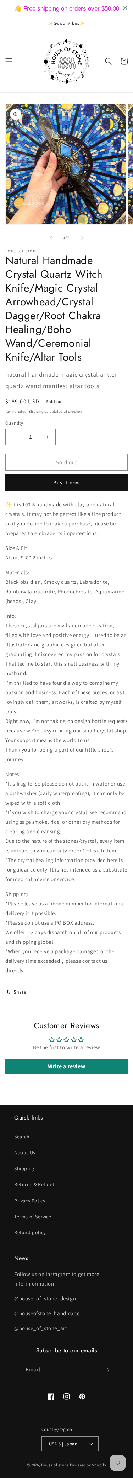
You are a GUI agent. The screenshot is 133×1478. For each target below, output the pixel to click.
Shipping (36, 411)
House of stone (55, 1464)
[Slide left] (51, 238)
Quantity (14, 423)
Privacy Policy (29, 1200)
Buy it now (66, 482)
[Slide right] (82, 238)
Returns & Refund (34, 1184)
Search (22, 1136)
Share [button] (20, 992)
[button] (9, 61)
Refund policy (30, 1232)
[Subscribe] (107, 1370)
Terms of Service (32, 1216)
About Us (24, 1152)
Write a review (66, 1066)
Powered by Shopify (88, 1464)
